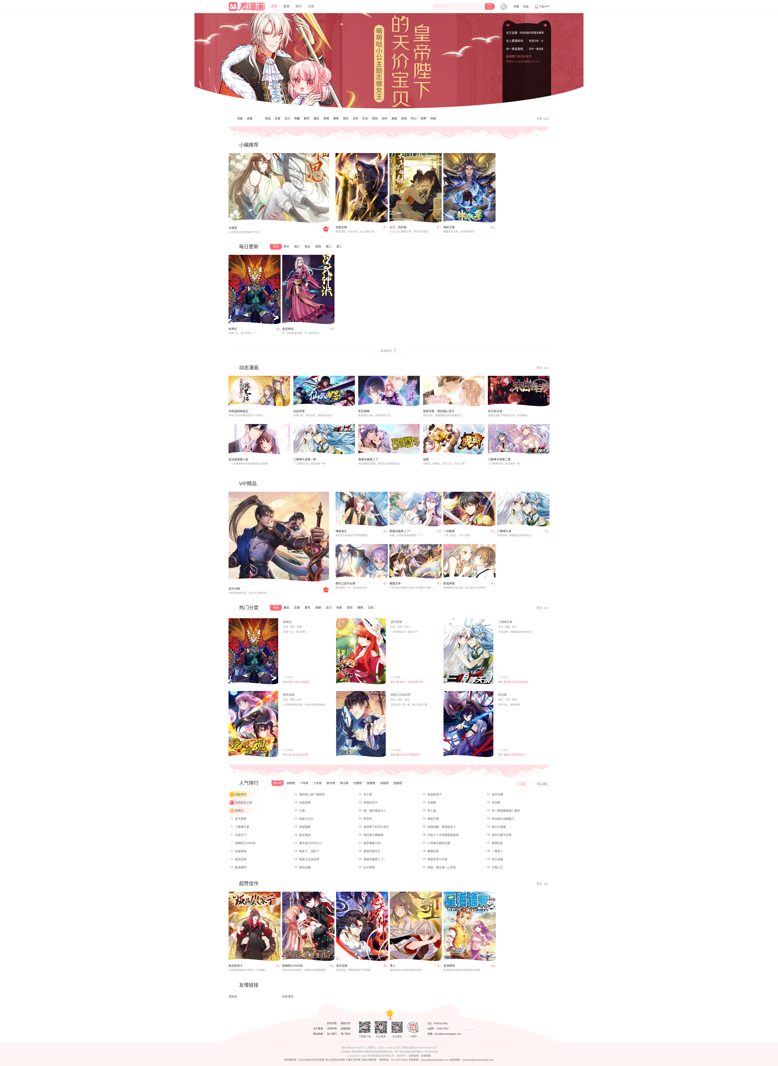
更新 (286, 6)
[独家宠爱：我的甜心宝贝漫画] (454, 391)
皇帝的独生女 (371, 851)
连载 (249, 118)
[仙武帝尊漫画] (324, 391)
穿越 (326, 118)
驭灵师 (367, 818)
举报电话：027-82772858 (393, 1060)
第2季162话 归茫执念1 (516, 682)
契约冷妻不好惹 (502, 835)
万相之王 (497, 867)
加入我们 (332, 1034)
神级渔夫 (341, 531)
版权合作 (346, 1023)
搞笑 (336, 118)
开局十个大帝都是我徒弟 (443, 835)
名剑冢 (496, 802)
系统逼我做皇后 (238, 411)
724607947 (442, 1028)
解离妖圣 (433, 851)
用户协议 (346, 1034)
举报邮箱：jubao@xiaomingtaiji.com (429, 1060)
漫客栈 (233, 996)
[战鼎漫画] (454, 439)
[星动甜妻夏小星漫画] (259, 439)
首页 (274, 6)
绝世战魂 (288, 694)
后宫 (400, 627)
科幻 (414, 118)
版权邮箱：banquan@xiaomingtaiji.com (472, 1060)
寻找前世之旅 (243, 802)
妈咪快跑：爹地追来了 (441, 826)
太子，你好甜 (397, 227)
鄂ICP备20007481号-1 (354, 1047)
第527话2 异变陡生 (299, 682)
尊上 (392, 965)
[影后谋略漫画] (389, 391)
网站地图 (318, 1034)
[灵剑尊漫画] (468, 724)
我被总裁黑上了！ (400, 531)
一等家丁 (497, 851)
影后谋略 (364, 411)
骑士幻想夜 (499, 826)
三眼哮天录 (504, 531)
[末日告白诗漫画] (518, 391)
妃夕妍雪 (369, 867)
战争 (400, 699)
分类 (311, 6)
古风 (355, 118)
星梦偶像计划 (371, 843)
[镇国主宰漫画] (415, 561)
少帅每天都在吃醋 (438, 843)
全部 (539, 118)
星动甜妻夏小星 (238, 459)
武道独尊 (305, 826)
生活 (365, 118)
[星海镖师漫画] (470, 926)
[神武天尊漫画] (469, 188)
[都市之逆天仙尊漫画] (362, 561)
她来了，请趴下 (309, 851)
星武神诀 (288, 328)
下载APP (543, 6)
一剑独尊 (449, 531)
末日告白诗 (495, 411)
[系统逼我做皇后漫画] (259, 391)
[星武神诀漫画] (308, 289)
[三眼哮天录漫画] (523, 509)
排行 (298, 6)
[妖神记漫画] (255, 289)
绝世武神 (240, 859)
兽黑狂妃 (497, 843)
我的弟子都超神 (373, 835)
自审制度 (426, 1055)
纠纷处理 (414, 1055)
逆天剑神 (234, 588)
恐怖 (423, 118)
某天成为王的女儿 (310, 843)
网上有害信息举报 (335, 1060)
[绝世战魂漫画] (253, 724)
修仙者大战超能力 (503, 818)
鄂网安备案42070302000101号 (419, 1047)
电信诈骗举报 (369, 1060)
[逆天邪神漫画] (361, 651)
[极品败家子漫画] (255, 926)
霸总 (316, 118)
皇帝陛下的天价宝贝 (519, 61)
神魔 (297, 118)
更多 (539, 367)
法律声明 (332, 1028)
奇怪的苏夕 (370, 802)
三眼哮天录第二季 (499, 459)
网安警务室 (290, 1060)
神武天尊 (449, 227)
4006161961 (441, 1023)
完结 (240, 118)
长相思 (233, 227)
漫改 (406, 699)
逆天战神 (341, 965)
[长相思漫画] (279, 188)
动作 (384, 118)
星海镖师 (240, 867)
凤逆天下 (240, 835)
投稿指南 (346, 1028)
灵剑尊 (502, 694)
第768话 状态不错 (298, 754)
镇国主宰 (395, 583)
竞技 (375, 118)
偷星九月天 (306, 818)
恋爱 (277, 118)
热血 (268, 118)
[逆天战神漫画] (362, 926)
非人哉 (431, 810)
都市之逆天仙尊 (345, 583)
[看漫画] (247, 6)
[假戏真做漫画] (469, 561)
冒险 (345, 118)
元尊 (302, 810)
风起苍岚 (240, 794)
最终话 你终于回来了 (515, 754)
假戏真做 (449, 583)
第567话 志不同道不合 (408, 754)
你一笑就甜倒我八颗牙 (520, 53)
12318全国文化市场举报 (311, 1060)
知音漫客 (287, 996)
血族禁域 (240, 851)
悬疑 (394, 118)
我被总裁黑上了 (368, 459)
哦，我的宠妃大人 (374, 810)
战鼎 (426, 459)
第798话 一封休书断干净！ (410, 682)
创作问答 (332, 1023)
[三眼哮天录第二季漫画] (518, 439)
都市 (307, 118)
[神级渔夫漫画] (362, 509)
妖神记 (233, 328)
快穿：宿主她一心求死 (441, 867)
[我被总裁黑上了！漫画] (415, 509)
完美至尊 (341, 227)
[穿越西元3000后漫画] (308, 926)
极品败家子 (434, 794)
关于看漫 (318, 1028)
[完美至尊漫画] (362, 188)
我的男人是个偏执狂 (312, 794)
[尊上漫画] (416, 926)
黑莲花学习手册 (437, 859)
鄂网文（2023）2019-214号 (384, 1047)
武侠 (404, 118)
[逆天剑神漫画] (279, 537)
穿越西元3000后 (245, 843)
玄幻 (287, 118)
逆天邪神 (396, 622)
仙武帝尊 (299, 411)
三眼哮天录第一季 (304, 459)
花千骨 (367, 794)
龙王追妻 (511, 32)
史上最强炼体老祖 (517, 44)
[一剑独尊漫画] (469, 509)
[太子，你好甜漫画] (415, 188)
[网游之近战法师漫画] (361, 724)
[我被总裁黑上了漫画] (389, 439)
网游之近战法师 (400, 694)
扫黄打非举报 (353, 1060)
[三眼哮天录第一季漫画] (324, 439)
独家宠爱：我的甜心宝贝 (438, 411)
